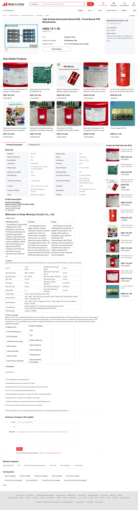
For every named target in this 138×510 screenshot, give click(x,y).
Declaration (90, 502)
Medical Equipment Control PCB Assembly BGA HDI (127, 165)
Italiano (59, 497)
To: (14, 427)
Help (99, 10)
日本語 (91, 497)
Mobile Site (113, 495)
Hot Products (19, 495)
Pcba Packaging (65, 465)
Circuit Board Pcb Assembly (13, 480)
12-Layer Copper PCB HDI (127, 287)
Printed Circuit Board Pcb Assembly (75, 480)
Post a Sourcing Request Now (50, 453)
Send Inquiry (57, 49)
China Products (29, 495)
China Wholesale (60, 495)
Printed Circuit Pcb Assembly (51, 480)
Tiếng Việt (115, 497)
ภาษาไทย (102, 497)
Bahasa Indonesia (125, 497)
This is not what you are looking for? (27, 453)
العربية (79, 497)
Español (28, 497)
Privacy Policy (99, 502)
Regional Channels (93, 495)
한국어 (85, 497)
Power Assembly (25, 476)
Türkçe (108, 497)
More (108, 41)
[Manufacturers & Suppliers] (13, 4)
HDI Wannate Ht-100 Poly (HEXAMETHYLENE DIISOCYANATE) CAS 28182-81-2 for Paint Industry (127, 257)
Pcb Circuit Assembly (72, 476)
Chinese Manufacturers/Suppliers (45, 495)
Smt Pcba (53, 465)
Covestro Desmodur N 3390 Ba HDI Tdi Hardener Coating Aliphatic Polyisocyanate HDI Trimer (127, 150)
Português (35, 497)
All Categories (9, 10)
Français (42, 497)
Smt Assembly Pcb (32, 480)
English (22, 497)
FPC (19, 465)
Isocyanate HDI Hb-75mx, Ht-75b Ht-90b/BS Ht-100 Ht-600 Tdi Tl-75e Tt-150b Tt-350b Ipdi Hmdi (127, 196)
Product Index (104, 495)
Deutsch (65, 497)
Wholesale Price (71, 495)
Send (19, 449)
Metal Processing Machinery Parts (35, 465)
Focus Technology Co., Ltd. (55, 502)
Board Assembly (57, 476)
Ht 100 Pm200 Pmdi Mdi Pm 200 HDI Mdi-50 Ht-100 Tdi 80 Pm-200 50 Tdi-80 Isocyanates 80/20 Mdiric (127, 211)
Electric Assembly (10, 476)
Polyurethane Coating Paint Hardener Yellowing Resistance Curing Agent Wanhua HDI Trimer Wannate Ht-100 (127, 226)
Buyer (89, 10)
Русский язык (51, 497)
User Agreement (80, 502)
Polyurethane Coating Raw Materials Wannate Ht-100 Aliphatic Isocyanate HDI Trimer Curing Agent (127, 241)
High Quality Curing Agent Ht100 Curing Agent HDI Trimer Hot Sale (127, 272)
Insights (120, 495)
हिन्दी (96, 497)
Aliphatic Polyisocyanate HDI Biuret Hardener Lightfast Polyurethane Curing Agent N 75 (127, 181)
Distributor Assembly (40, 476)
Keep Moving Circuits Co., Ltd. (117, 20)
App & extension (111, 10)
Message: (12, 432)
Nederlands (73, 497)
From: (13, 422)
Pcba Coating (78, 465)
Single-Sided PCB (8, 465)
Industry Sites (82, 495)
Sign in (134, 5)
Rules (134, 10)
